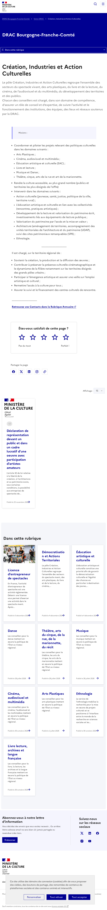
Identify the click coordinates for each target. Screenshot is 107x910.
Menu (103, 4)
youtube (90, 841)
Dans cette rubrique (14, 49)
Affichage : (90, 390)
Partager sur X (21, 371)
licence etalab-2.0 (59, 906)
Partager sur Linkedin (29, 371)
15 (97, 390)
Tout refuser (56, 897)
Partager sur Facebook (13, 371)
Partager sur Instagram (37, 371)
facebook (97, 833)
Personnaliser (34, 897)
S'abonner (9, 840)
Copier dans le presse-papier (45, 371)
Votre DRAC (39, 19)
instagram (82, 841)
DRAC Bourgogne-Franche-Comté (16, 19)
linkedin (90, 833)
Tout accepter (79, 897)
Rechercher (95, 4)
